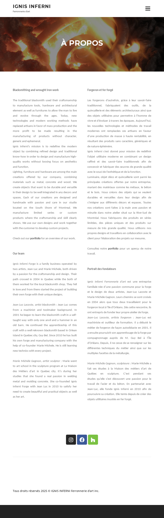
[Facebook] (82, 440)
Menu (147, 8)
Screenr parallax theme (116, 511)
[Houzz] (93, 440)
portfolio (35, 238)
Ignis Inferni (32, 6)
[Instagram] (71, 440)
